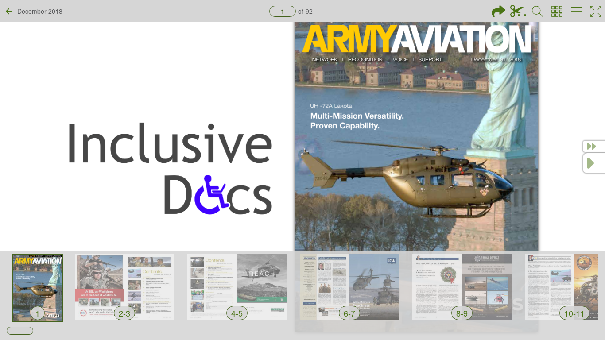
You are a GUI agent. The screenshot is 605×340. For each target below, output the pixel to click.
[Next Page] (594, 163)
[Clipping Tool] (518, 11)
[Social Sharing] (498, 11)
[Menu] (576, 11)
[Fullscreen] (596, 11)
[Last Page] (594, 146)
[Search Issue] (537, 11)
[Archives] (557, 11)
